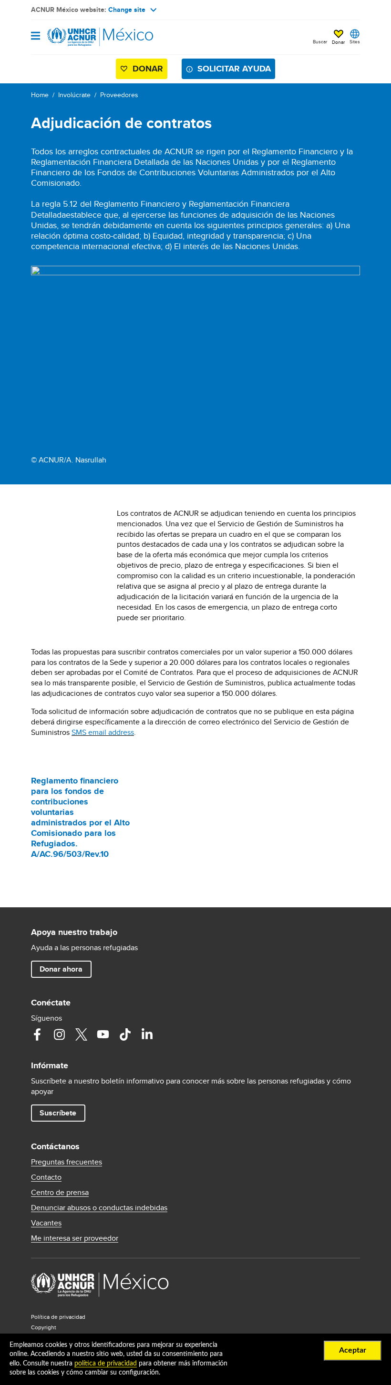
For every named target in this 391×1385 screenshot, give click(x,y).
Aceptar (352, 1350)
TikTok (125, 1034)
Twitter (81, 1034)
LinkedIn (147, 1034)
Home (40, 95)
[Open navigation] (35, 36)
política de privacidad (105, 1363)
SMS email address (103, 732)
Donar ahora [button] (61, 968)
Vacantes (46, 1223)
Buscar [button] (320, 41)
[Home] (79, 37)
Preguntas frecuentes (66, 1162)
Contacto (46, 1177)
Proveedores (119, 95)
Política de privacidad (58, 1317)
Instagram (59, 1034)
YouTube (103, 1034)
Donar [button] (338, 42)
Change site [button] (126, 9)
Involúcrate (74, 95)
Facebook (37, 1034)
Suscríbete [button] (58, 1112)
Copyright (43, 1327)
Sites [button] (355, 41)
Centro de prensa (60, 1192)
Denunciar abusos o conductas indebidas (99, 1208)
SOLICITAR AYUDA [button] (234, 68)
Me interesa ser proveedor (74, 1238)
